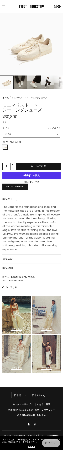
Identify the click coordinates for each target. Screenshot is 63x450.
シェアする (11, 287)
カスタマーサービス (23, 404)
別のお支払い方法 (31, 182)
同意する (31, 447)
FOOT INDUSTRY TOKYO (23, 277)
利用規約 (41, 415)
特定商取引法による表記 (20, 409)
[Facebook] (28, 424)
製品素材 (7, 259)
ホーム (5, 97)
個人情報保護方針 (26, 415)
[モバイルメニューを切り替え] (6, 6)
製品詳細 (7, 268)
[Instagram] (34, 424)
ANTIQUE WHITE (5, 147)
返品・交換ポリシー (45, 409)
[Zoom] (31, 44)
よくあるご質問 (42, 404)
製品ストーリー (11, 199)
